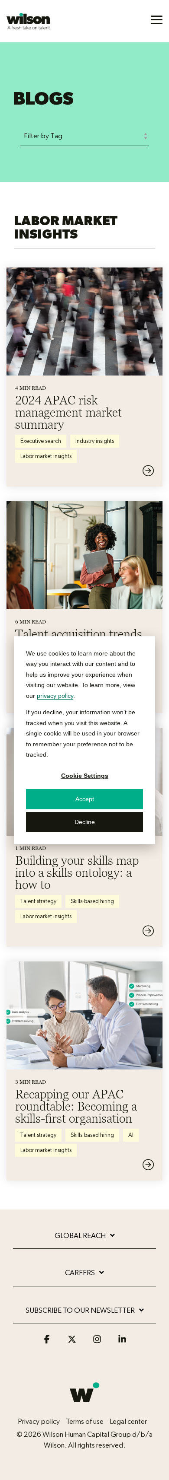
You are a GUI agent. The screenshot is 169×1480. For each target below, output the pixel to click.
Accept (84, 799)
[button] (156, 19)
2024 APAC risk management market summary (68, 412)
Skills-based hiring (92, 901)
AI (130, 1135)
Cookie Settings (84, 776)
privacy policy (55, 695)
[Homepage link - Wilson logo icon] (84, 1407)
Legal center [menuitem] (128, 1421)
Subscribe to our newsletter (80, 1310)
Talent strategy (38, 901)
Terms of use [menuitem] (85, 1421)
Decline (85, 821)
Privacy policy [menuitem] (39, 1421)
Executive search (40, 441)
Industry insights (94, 441)
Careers (80, 1272)
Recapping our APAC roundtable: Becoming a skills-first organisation (76, 1106)
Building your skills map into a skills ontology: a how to (77, 872)
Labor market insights (46, 456)
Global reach (80, 1235)
